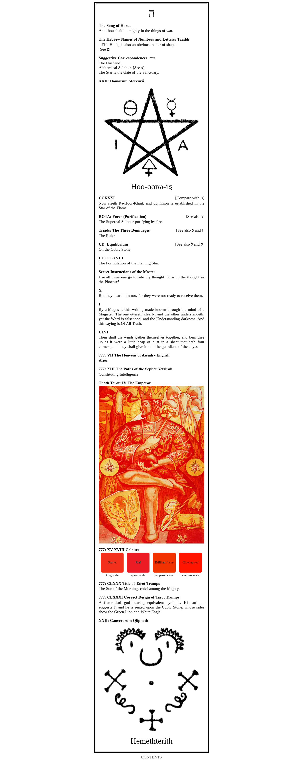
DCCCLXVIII (111, 258)
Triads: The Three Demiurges (124, 230)
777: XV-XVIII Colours (119, 549)
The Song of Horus (115, 25)
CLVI (103, 332)
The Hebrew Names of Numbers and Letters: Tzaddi (144, 39)
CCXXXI (107, 198)
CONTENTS (151, 757)
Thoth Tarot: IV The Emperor (125, 383)
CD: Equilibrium (113, 244)
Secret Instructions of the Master (127, 272)
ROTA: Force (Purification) (122, 216)
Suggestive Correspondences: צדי (127, 58)
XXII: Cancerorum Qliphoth (123, 620)
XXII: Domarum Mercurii (121, 81)
